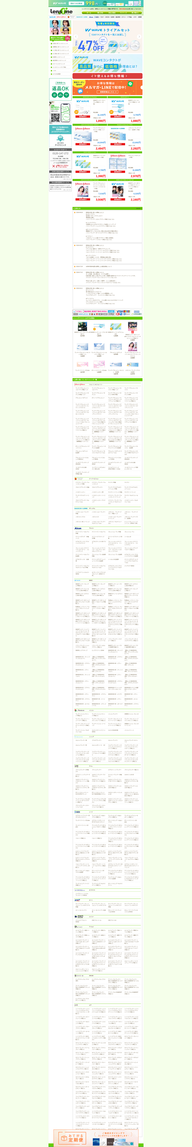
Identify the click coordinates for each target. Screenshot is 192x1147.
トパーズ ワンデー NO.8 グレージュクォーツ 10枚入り (115, 1038)
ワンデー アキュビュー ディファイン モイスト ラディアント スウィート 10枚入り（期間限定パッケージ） (131, 430)
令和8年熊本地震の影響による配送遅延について (99, 266)
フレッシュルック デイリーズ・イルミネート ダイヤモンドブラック (98, 549)
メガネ (54, 70)
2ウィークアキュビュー (98, 398)
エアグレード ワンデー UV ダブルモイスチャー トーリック (115, 865)
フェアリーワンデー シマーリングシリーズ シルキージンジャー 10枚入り (82, 759)
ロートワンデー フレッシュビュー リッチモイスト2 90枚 (83, 905)
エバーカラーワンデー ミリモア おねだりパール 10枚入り (83, 948)
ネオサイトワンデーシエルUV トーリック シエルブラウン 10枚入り (115, 800)
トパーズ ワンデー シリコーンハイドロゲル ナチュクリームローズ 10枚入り (99, 1010)
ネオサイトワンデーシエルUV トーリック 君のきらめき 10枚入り (131, 794)
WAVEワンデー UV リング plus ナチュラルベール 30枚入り (83, 602)
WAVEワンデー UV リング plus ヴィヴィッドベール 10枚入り (99, 640)
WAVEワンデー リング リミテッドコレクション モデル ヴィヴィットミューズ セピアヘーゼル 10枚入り (83, 632)
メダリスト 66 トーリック (83, 521)
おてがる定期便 (56, 74)
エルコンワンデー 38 (81, 740)
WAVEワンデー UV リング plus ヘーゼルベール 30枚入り (99, 602)
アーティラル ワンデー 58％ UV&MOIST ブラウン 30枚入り (99, 987)
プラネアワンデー (97, 740)
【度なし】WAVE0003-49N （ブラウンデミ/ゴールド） (131, 682)
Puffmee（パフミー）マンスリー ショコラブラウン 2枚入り (115, 602)
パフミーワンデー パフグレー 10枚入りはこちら (99, 239)
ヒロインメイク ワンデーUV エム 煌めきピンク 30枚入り (82, 853)
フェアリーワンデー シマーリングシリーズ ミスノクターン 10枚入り (131, 746)
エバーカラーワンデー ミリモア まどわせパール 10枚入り (131, 941)
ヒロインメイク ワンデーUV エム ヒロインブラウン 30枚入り (83, 859)
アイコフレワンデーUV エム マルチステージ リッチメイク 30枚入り (131, 878)
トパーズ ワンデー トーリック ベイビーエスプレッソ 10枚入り (131, 1117)
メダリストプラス (80, 517)
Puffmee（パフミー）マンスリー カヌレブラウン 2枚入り (115, 608)
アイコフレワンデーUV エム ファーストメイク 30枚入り (83, 833)
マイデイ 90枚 (112, 482)
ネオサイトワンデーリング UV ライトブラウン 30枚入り (82, 787)
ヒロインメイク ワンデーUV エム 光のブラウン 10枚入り (131, 853)
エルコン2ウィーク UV (98, 745)
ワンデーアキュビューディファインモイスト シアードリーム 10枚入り (82, 428)
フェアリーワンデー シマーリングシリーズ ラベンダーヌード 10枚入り (131, 753)
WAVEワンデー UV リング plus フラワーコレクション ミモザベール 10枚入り (99, 621)
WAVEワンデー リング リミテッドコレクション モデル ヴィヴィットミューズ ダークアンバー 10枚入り (131, 623)
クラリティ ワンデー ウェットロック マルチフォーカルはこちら (103, 282)
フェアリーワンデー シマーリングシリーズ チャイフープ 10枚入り (115, 746)
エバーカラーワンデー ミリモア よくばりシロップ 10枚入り (115, 941)
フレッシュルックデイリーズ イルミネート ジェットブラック (82, 549)
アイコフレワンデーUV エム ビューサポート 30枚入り (99, 827)
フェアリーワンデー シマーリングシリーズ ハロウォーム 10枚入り (82, 753)
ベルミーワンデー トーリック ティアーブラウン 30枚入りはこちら (104, 260)
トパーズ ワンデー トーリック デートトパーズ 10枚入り (115, 1124)
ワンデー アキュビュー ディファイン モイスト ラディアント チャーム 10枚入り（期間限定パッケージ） (131, 440)
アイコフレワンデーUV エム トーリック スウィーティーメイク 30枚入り (131, 872)
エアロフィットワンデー (114, 769)
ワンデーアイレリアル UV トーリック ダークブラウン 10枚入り (83, 800)
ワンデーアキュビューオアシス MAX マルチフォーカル (131, 452)
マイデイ (126, 482)
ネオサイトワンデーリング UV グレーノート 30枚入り (82, 781)
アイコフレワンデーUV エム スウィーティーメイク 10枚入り (115, 840)
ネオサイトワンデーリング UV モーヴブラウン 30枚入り (99, 787)
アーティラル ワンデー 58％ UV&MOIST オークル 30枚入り (131, 981)
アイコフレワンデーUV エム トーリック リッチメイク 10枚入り (99, 878)
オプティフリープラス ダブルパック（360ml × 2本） (98, 574)
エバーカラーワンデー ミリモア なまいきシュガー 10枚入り (82, 941)
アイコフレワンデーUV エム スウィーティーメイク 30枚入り (115, 827)
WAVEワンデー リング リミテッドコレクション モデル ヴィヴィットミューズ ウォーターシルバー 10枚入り (99, 632)
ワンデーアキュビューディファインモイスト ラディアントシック (131, 406)
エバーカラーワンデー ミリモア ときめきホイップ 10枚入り (98, 941)
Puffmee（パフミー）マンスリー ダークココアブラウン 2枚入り (131, 602)
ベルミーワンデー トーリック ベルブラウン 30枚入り (131, 859)
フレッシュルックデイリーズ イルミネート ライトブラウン (131, 543)
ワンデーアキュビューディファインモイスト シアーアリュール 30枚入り (115, 399)
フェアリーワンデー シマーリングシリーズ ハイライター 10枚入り (98, 759)
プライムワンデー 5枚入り (131, 769)
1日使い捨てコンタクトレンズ (60, 43)
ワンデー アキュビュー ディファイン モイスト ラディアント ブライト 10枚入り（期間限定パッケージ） (99, 440)
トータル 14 (127, 536)
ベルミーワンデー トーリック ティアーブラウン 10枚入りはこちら (104, 259)
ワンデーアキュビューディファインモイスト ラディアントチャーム (115, 412)
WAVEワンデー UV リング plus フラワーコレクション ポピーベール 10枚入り (131, 615)
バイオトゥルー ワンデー (98, 512)
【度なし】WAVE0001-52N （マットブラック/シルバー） (99, 658)
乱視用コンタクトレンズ (59, 57)
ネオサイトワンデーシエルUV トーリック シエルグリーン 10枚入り (131, 800)
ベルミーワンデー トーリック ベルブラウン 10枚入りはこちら (102, 250)
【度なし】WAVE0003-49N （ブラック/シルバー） (130, 676)
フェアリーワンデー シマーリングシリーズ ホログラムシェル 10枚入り (115, 759)
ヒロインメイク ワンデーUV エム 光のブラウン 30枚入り (115, 853)
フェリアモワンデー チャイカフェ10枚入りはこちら (100, 303)
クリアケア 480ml (129, 566)
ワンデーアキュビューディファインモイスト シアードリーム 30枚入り (131, 399)
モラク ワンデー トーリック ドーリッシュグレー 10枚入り (131, 1124)
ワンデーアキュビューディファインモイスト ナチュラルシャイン (98, 406)
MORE (138, 208)
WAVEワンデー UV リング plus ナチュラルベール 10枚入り (83, 640)
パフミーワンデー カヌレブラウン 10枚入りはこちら (100, 219)
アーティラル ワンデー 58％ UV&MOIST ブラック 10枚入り (83, 994)
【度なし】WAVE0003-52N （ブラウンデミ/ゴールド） (99, 689)
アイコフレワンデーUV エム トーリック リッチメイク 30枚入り (115, 872)
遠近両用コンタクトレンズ (59, 60)
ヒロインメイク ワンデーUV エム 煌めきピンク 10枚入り (99, 853)
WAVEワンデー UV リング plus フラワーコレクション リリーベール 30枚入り (99, 615)
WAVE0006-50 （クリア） (115, 694)
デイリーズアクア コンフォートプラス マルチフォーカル (131, 561)
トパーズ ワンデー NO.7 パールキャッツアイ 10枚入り (99, 1038)
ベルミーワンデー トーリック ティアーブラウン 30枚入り (115, 859)
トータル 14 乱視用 (113, 559)
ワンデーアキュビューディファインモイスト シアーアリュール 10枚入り (131, 420)
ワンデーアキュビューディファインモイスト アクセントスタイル (82, 412)
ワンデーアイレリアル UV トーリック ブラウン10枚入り (99, 800)
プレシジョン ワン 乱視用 (115, 554)
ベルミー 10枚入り (97, 838)
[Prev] (76, 36)
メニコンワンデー (113, 714)
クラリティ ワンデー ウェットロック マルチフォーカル (115, 502)
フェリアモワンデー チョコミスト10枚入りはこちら (100, 295)
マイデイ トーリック (130, 492)
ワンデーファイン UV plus (83, 820)
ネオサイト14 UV (129, 774)
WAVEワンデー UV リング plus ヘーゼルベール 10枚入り (131, 608)
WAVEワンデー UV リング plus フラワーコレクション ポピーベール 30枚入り (83, 615)
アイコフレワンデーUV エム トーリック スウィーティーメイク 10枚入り (83, 878)
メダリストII (95, 517)
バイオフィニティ (80, 492)
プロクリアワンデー (97, 487)
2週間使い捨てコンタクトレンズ (61, 46)
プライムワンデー (97, 769)
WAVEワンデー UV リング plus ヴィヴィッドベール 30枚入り (131, 595)
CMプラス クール (96, 920)
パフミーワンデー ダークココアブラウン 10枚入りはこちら (102, 233)
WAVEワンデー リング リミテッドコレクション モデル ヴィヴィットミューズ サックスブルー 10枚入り (131, 632)
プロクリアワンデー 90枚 (82, 487)
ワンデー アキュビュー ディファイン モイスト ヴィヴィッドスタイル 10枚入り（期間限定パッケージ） (99, 430)
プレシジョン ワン (129, 531)
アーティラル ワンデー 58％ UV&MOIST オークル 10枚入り (131, 987)
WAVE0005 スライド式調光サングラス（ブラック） (131, 689)
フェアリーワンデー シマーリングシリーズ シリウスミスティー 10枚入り (131, 759)
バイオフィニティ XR (98, 492)
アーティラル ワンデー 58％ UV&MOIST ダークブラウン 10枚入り (115, 987)
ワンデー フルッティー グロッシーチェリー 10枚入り (82, 725)
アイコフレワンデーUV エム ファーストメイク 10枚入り (83, 846)
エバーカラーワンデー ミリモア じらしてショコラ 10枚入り (115, 948)
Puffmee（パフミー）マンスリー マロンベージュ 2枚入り (83, 608)
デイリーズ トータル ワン (99, 531)
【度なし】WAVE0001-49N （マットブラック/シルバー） (131, 652)
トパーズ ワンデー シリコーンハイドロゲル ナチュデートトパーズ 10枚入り (115, 1010)
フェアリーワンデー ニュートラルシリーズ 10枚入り (99, 753)
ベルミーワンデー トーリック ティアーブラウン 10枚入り (83, 865)
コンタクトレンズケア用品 (59, 67)
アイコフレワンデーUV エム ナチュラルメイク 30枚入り (131, 833)
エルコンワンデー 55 (81, 745)
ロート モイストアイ (81, 910)
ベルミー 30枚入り (81, 838)
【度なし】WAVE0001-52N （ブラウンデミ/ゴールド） (99, 665)
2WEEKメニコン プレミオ (131, 714)
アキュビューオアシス (82, 398)
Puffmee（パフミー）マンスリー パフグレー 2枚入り (99, 608)
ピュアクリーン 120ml (98, 650)
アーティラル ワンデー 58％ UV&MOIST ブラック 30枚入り (83, 987)
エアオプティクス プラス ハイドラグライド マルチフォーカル (115, 567)
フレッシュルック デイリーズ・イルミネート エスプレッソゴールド (115, 549)
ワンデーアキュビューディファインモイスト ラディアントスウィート (115, 406)
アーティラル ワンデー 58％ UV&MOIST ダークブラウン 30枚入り (115, 981)
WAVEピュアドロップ (81, 650)
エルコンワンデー (113, 740)
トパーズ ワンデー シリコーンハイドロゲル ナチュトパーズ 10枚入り (131, 1010)
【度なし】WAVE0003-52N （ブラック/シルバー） (98, 682)
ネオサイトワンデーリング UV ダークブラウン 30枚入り (131, 781)
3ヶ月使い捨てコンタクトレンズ (61, 53)
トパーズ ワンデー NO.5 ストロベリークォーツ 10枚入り (82, 1038)
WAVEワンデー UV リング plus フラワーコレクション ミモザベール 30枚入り (115, 615)
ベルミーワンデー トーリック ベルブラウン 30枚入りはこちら (102, 252)
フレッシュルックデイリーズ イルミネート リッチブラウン (115, 543)
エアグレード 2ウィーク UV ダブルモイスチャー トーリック (131, 865)
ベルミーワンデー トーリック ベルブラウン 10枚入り (99, 865)
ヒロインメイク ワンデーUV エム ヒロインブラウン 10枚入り (99, 859)
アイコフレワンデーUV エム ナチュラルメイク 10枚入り (131, 846)
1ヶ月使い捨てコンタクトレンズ (61, 50)
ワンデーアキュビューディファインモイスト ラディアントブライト (98, 412)
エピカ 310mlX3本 (113, 730)
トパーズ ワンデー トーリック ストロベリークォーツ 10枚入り (82, 1124)
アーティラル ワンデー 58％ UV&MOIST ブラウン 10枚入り (99, 994)
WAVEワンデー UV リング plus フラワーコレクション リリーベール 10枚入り (83, 621)
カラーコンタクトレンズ (59, 63)
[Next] (139, 36)
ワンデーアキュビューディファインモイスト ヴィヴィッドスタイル (82, 406)
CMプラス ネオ (112, 920)
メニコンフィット (129, 730)
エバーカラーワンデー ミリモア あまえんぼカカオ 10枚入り (98, 948)
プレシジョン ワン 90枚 (114, 531)
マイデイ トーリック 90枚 (115, 492)
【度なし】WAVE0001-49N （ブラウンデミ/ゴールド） (131, 658)
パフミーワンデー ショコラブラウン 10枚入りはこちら (101, 226)
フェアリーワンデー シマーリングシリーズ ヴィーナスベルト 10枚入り (115, 753)
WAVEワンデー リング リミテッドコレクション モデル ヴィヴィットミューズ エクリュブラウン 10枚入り (115, 623)
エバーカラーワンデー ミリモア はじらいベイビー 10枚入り (131, 948)
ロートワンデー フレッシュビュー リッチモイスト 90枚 (115, 905)
